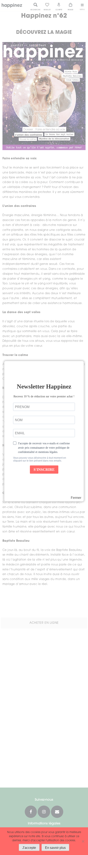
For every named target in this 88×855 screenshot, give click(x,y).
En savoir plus (55, 847)
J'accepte (29, 847)
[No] (83, 841)
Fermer (76, 497)
